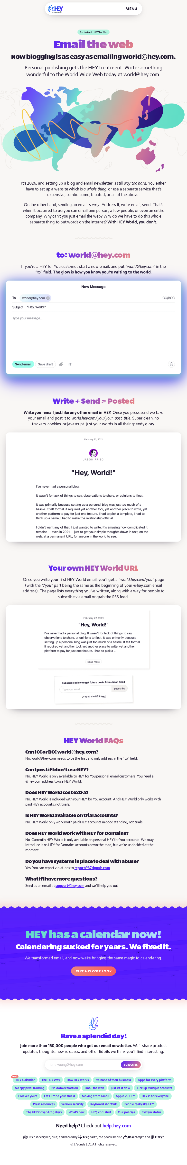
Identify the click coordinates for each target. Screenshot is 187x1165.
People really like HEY (139, 1104)
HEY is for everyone (155, 1096)
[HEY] (55, 9)
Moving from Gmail (95, 1096)
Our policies (126, 1112)
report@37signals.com (92, 868)
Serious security (72, 1104)
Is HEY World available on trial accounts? (71, 815)
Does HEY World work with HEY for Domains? (77, 833)
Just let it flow (120, 1088)
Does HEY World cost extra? (56, 792)
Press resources (44, 1104)
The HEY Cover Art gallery (44, 1112)
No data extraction (64, 1088)
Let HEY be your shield (59, 1096)
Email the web (94, 1088)
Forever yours (27, 1096)
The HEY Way (51, 1080)
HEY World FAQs (93, 741)
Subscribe (131, 1065)
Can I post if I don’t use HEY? (57, 770)
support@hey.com (70, 885)
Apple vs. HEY (125, 1096)
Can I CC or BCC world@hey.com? (61, 752)
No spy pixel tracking (30, 1088)
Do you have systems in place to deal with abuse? (82, 861)
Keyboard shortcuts (104, 1104)
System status (151, 1112)
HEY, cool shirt (101, 1112)
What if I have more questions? (61, 879)
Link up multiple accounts (154, 1088)
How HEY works (78, 1080)
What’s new (76, 1112)
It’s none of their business (113, 1080)
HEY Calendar (25, 1080)
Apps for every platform (154, 1080)
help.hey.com (117, 1126)
